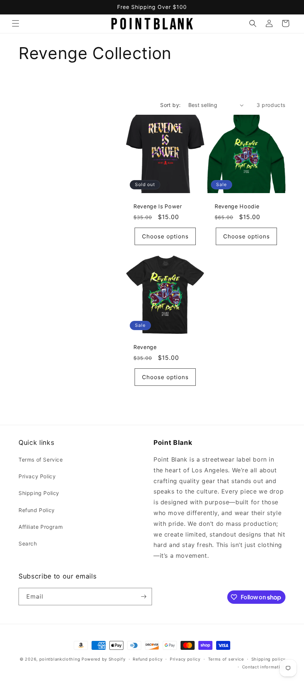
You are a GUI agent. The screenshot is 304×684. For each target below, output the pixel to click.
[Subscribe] (143, 596)
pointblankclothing (59, 659)
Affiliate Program (41, 527)
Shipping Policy (39, 493)
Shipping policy (268, 659)
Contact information (263, 667)
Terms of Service (41, 459)
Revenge (145, 347)
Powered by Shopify (104, 659)
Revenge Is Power (157, 206)
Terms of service (226, 659)
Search (28, 543)
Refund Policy (37, 510)
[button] (15, 23)
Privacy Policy (37, 476)
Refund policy (147, 659)
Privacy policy (185, 659)
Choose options (165, 236)
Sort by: (170, 105)
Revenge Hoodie (237, 206)
